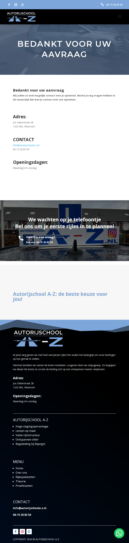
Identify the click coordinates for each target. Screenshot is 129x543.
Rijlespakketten (25, 477)
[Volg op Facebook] (9, 4)
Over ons (21, 472)
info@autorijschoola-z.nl (26, 145)
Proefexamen (24, 486)
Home (19, 468)
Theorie (21, 481)
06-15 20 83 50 (114, 4)
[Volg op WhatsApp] (22, 4)
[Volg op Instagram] (15, 4)
